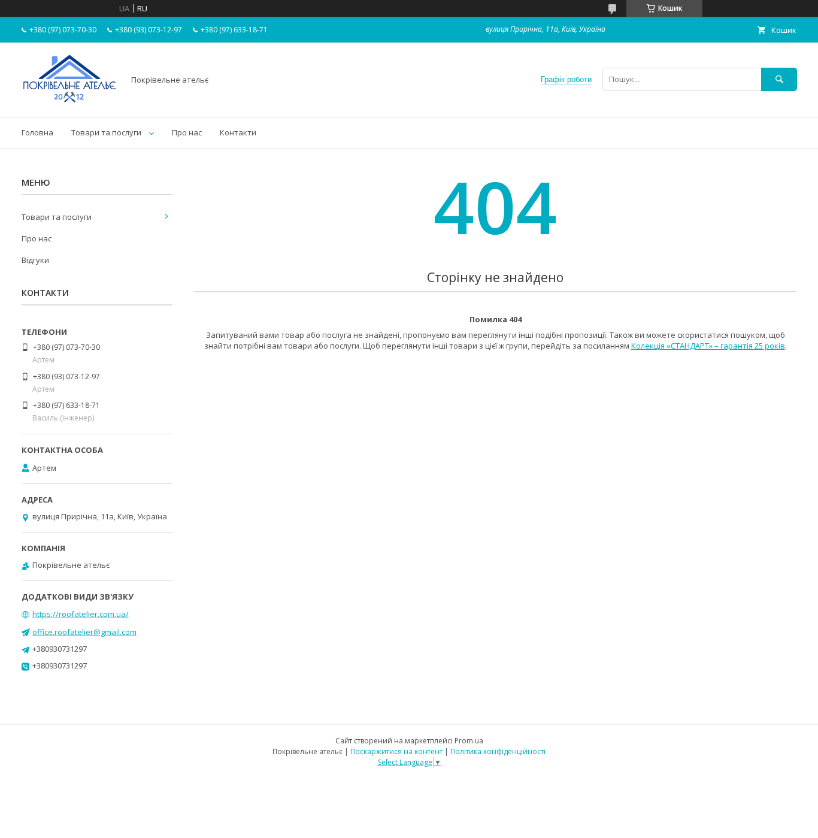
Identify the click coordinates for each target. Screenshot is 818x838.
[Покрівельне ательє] (69, 101)
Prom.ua (469, 741)
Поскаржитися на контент (396, 751)
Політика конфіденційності (498, 751)
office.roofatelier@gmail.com (84, 632)
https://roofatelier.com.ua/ (80, 614)
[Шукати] (779, 79)
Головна (37, 132)
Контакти (238, 132)
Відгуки (35, 260)
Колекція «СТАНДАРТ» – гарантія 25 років (708, 345)
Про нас (187, 132)
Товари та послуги (106, 132)
